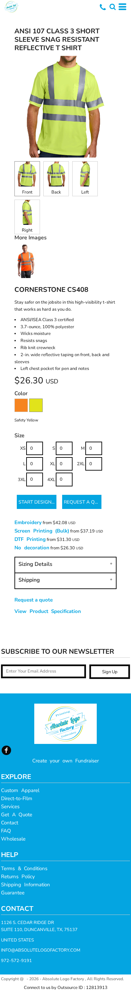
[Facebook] (6, 750)
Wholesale (13, 838)
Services (10, 806)
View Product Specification (47, 611)
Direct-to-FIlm (16, 798)
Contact (9, 822)
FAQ (6, 830)
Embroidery (28, 522)
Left (85, 192)
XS (23, 448)
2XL (81, 464)
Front (27, 192)
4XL (51, 480)
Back (56, 192)
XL (52, 464)
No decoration (31, 547)
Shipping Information (25, 884)
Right (27, 230)
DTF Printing (30, 539)
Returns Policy (18, 876)
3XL (22, 480)
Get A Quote (16, 814)
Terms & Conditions (24, 868)
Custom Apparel (20, 790)
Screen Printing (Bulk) (41, 530)
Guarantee (13, 892)
